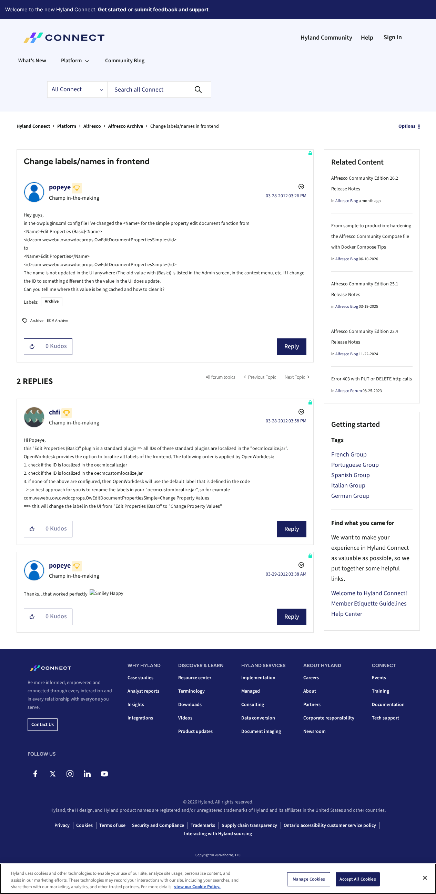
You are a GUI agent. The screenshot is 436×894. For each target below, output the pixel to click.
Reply (291, 346)
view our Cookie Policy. (197, 887)
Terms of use (112, 825)
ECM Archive (57, 321)
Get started (112, 9)
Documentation (388, 704)
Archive (52, 301)
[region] (218, 878)
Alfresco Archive (125, 126)
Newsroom (314, 731)
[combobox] (159, 89)
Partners (312, 704)
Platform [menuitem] (71, 60)
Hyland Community (326, 37)
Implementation (258, 677)
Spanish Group (350, 475)
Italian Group (348, 485)
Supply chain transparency (249, 825)
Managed (250, 691)
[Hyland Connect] (64, 38)
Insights (136, 704)
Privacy (62, 825)
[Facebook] (35, 774)
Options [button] (406, 126)
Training (380, 691)
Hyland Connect (33, 126)
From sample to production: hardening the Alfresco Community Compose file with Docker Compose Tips (371, 236)
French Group (349, 454)
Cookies (84, 825)
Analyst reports (143, 691)
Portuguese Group (355, 465)
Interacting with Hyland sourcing (218, 833)
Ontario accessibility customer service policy (330, 825)
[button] (32, 347)
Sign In (393, 37)
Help (367, 37)
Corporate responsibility (328, 718)
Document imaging (261, 731)
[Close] (425, 877)
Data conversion (258, 718)
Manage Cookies (309, 879)
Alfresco (92, 126)
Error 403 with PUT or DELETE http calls (371, 379)
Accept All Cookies (357, 879)
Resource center (194, 677)
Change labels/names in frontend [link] (184, 126)
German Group (350, 496)
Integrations (140, 718)
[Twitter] (52, 774)
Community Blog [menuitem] (124, 60)
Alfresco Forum (348, 391)
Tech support (385, 718)
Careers (311, 677)
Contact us (42, 724)
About (309, 691)
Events (379, 677)
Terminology (191, 691)
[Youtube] (104, 774)
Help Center (346, 614)
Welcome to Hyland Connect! (369, 593)
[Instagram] (70, 774)
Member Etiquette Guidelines (369, 603)
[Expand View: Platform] (86, 60)
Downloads (190, 704)
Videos (185, 718)
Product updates (195, 731)
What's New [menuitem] (32, 60)
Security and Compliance (158, 825)
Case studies (140, 677)
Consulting (252, 704)
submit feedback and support (171, 9)
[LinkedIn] (87, 774)
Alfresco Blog (346, 201)
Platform (66, 126)
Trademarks (203, 825)
